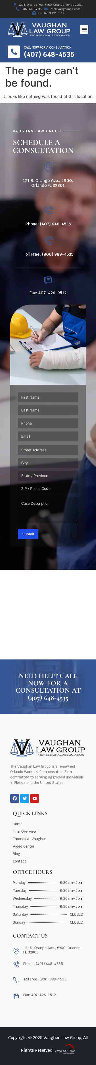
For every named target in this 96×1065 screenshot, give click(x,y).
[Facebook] (14, 798)
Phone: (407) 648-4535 (48, 224)
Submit (28, 534)
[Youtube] (34, 798)
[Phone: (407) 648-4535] (48, 211)
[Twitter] (24, 798)
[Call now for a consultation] (14, 51)
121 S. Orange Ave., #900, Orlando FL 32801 (48, 183)
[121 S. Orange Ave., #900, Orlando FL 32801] (48, 167)
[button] (84, 29)
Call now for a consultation (47, 47)
